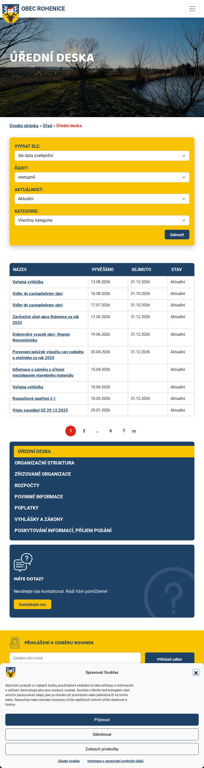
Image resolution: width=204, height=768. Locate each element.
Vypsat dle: (67, 147)
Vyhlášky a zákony (39, 519)
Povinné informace (39, 496)
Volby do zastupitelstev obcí (37, 293)
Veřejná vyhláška (27, 282)
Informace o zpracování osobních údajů (115, 761)
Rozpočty (27, 485)
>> (134, 430)
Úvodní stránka (24, 125)
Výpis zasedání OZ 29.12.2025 (40, 410)
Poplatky (27, 508)
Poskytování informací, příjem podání (63, 530)
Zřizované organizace (43, 474)
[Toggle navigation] (192, 8)
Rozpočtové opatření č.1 (34, 398)
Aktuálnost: (78, 190)
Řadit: (49, 168)
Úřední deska (34, 451)
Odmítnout (102, 734)
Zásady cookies (69, 761)
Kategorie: (39, 212)
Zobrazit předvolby (102, 749)
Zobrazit (177, 235)
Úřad (47, 125)
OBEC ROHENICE (43, 8)
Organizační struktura (44, 463)
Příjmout (102, 719)
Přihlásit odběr (169, 659)
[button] (196, 672)
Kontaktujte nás (32, 604)
